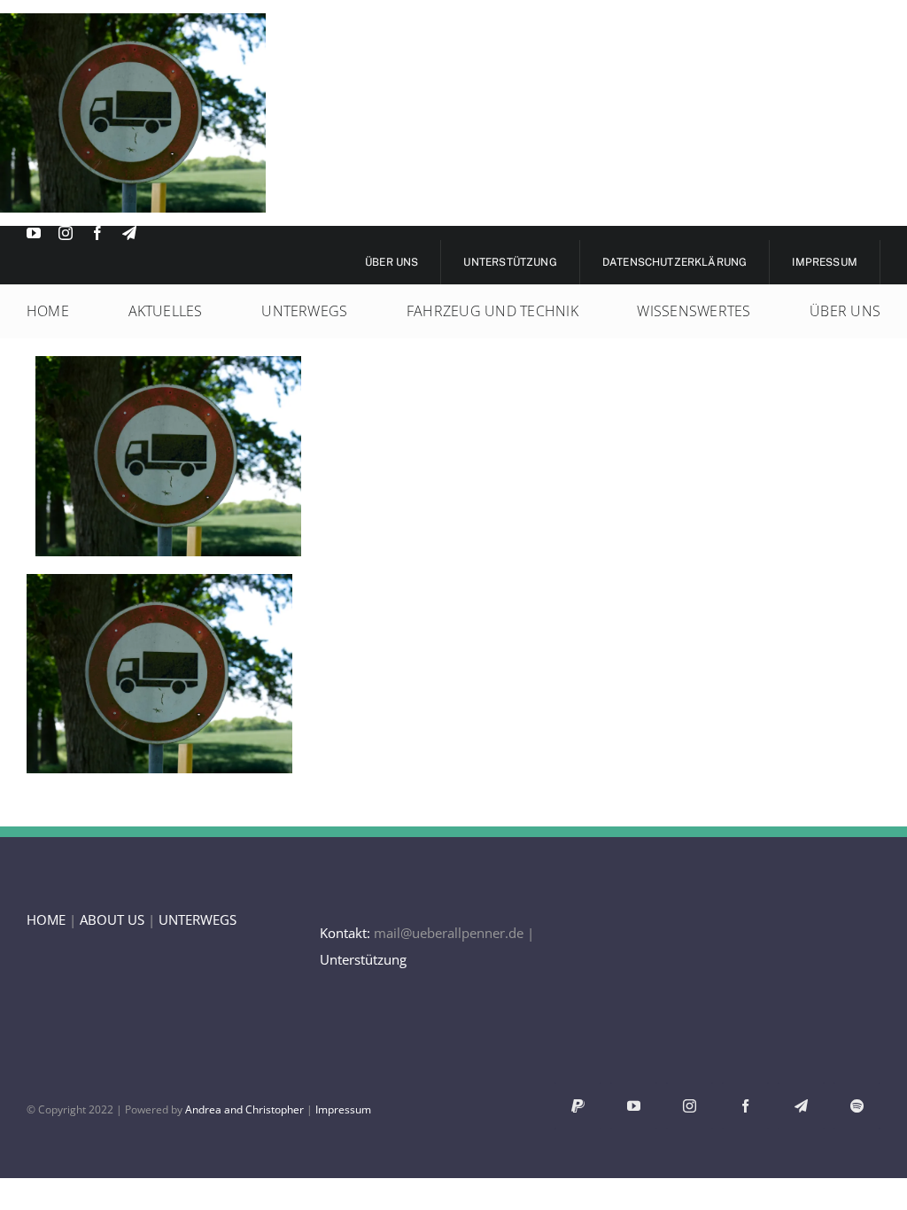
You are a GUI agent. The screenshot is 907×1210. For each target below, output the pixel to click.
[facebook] (97, 233)
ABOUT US (112, 919)
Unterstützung (363, 959)
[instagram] (65, 233)
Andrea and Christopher (244, 1109)
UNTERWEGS (197, 919)
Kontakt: (345, 933)
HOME (46, 919)
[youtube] (34, 233)
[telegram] (129, 233)
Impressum (343, 1109)
